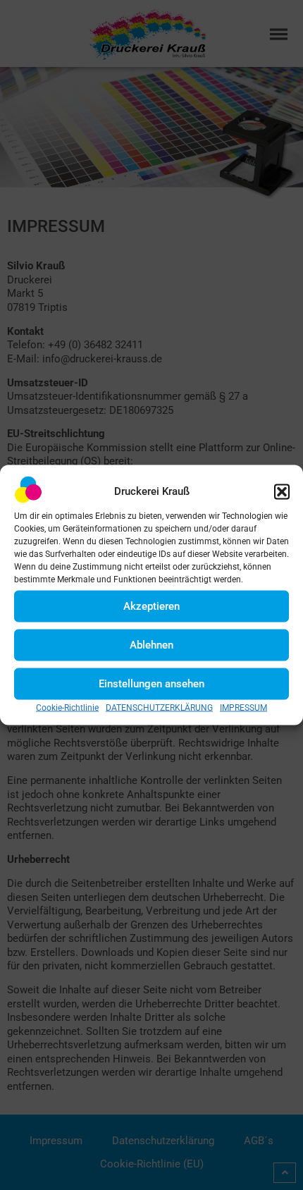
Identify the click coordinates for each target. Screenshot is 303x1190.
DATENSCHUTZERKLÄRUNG (159, 707)
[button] (282, 491)
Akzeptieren (151, 606)
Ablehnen (151, 645)
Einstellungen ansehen (151, 683)
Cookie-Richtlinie (67, 707)
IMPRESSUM (243, 707)
